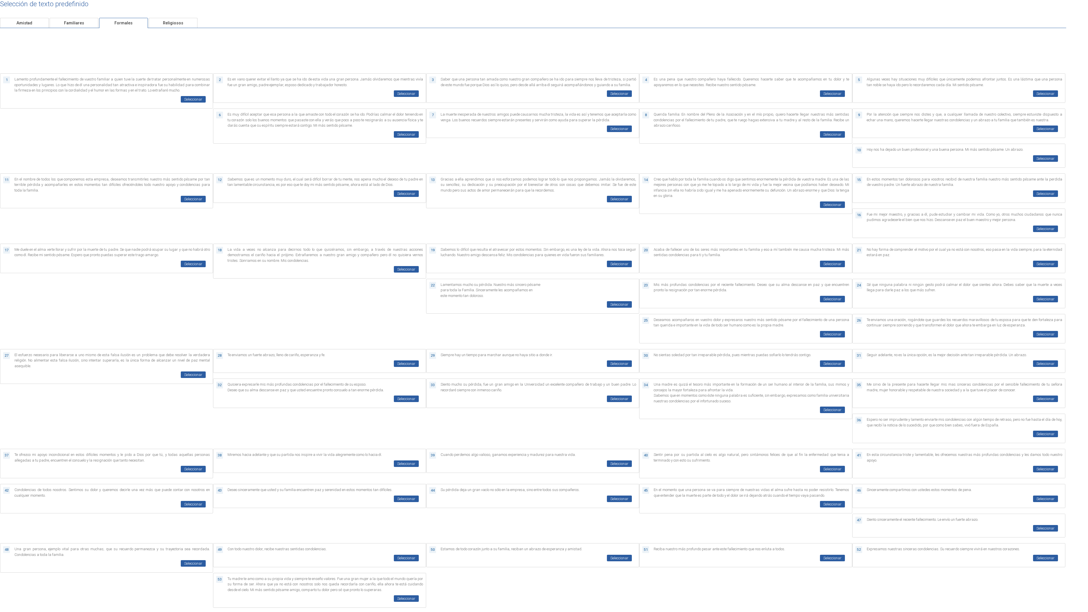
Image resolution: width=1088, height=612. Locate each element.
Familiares (74, 23)
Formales (123, 23)
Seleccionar (193, 99)
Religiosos (173, 23)
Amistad (24, 23)
